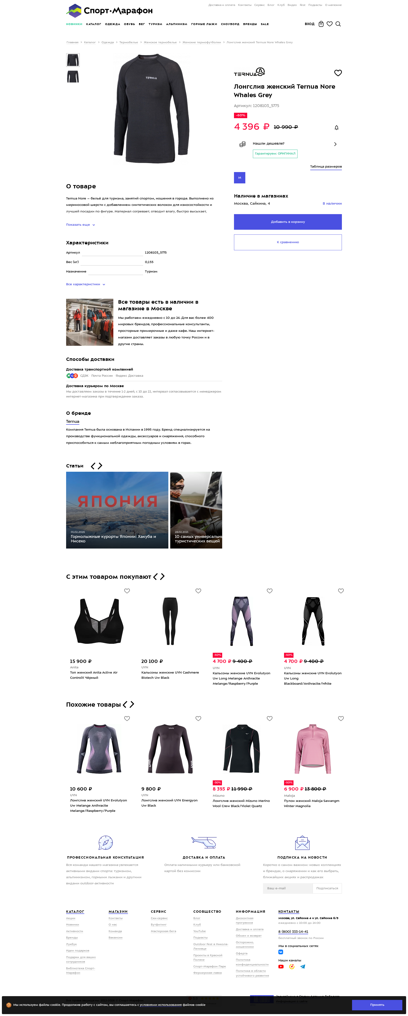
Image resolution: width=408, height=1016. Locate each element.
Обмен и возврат (249, 935)
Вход (310, 24)
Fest (303, 5)
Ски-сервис (159, 918)
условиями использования (161, 1005)
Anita (217, 667)
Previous (62, 511)
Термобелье (128, 42)
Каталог (93, 24)
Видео (292, 5)
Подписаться (327, 888)
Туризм (155, 24)
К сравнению (288, 242)
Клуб (281, 5)
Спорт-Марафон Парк (209, 966)
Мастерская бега (163, 931)
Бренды (250, 24)
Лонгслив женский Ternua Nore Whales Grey (167, 803)
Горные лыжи (204, 24)
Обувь (129, 24)
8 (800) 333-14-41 (293, 932)
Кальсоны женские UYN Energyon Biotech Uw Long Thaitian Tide (169, 676)
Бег (142, 24)
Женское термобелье (160, 42)
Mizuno (290, 668)
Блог (271, 5)
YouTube (199, 931)
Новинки (74, 24)
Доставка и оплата (221, 5)
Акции (70, 918)
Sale (265, 24)
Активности (74, 931)
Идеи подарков (77, 950)
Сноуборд (230, 24)
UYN (144, 668)
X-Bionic (77, 668)
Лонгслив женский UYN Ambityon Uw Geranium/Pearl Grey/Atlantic (241, 803)
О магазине (333, 5)
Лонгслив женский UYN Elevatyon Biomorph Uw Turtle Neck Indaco (98, 803)
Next (225, 511)
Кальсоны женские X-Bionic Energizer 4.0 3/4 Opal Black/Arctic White (98, 678)
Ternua (72, 422)
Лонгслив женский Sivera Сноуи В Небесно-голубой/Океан (312, 803)
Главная (72, 42)
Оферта (241, 953)
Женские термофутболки (202, 42)
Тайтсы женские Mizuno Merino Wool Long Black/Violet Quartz (310, 676)
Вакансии (116, 937)
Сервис (259, 5)
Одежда (112, 24)
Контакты (244, 5)
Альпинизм (176, 24)
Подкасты (315, 5)
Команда (115, 931)
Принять (377, 1005)
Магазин (118, 911)
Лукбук (71, 944)
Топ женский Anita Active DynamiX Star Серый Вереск (241, 675)
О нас (113, 924)
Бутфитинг (159, 924)
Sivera (289, 795)
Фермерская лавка (207, 973)
